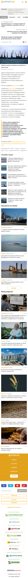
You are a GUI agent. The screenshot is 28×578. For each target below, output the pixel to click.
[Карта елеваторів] (14, 476)
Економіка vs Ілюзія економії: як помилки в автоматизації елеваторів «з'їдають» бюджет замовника (16, 11)
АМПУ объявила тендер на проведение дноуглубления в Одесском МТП (13, 143)
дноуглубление (5, 148)
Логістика (3, 17)
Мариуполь (23, 150)
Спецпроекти (4, 313)
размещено (12, 88)
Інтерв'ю (3, 341)
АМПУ (12, 148)
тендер (17, 148)
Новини (3, 227)
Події (19, 17)
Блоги (2, 420)
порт (6, 150)
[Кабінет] (14, 479)
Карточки (3, 393)
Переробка (12, 17)
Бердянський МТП (14, 150)
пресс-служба (16, 85)
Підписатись (22, 490)
